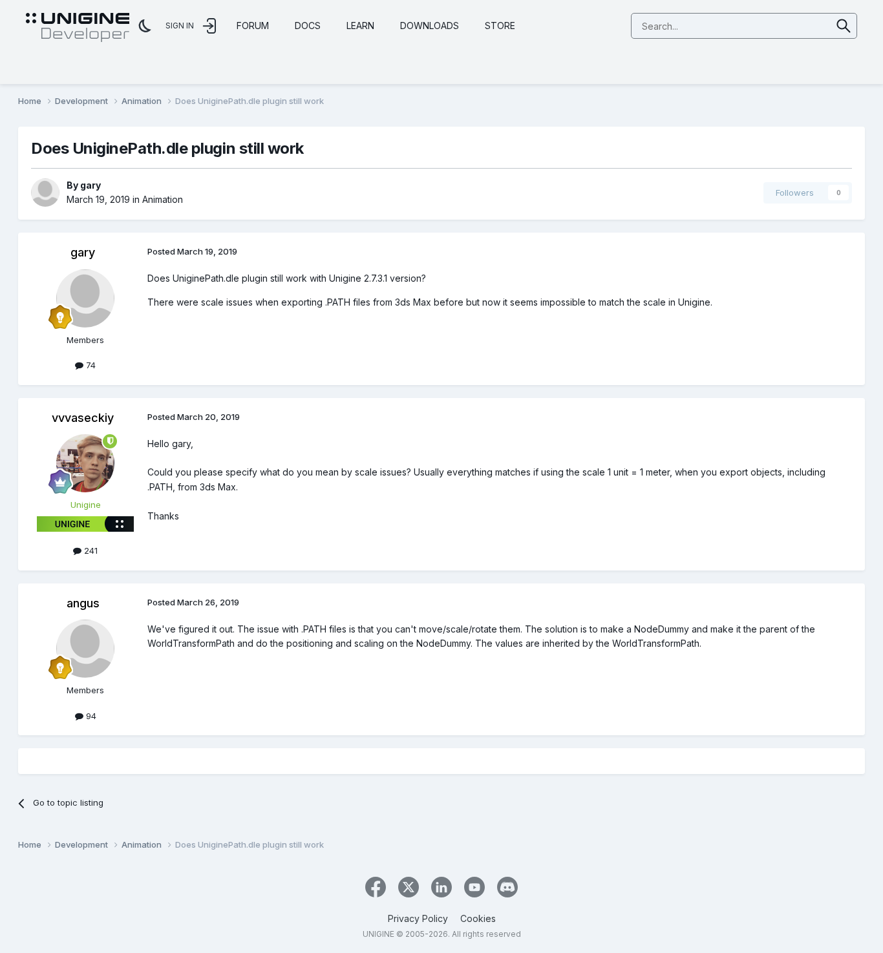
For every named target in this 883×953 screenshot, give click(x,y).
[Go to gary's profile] (45, 192)
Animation (162, 199)
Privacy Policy (418, 918)
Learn (360, 25)
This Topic (793, 25)
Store (500, 25)
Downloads (429, 25)
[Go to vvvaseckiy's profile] (85, 463)
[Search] (843, 26)
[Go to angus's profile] (85, 649)
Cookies (478, 918)
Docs (308, 25)
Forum (253, 25)
